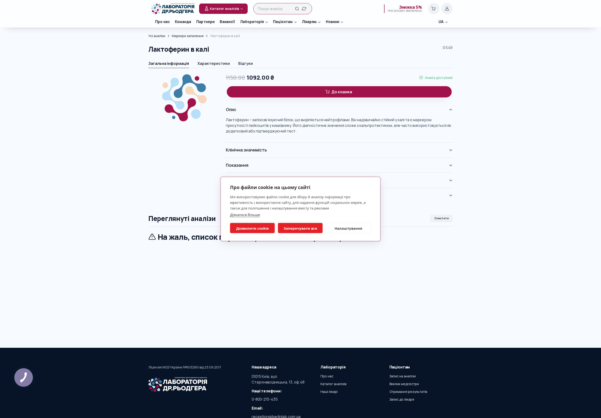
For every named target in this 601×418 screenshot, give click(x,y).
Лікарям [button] (309, 21)
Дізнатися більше (245, 214)
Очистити (441, 218)
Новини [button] (332, 21)
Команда (183, 21)
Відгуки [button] (245, 63)
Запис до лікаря (401, 399)
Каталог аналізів (333, 384)
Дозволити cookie (252, 228)
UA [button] (441, 21)
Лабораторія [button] (252, 21)
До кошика (341, 91)
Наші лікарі (329, 391)
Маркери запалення (188, 36)
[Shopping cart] (433, 8)
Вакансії (227, 21)
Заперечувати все (300, 228)
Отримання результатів (408, 391)
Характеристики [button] (213, 63)
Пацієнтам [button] (283, 21)
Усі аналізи (156, 36)
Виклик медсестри (404, 384)
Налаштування (348, 228)
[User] (447, 8)
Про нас (162, 21)
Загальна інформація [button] (168, 63)
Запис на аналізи (402, 376)
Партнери (205, 21)
